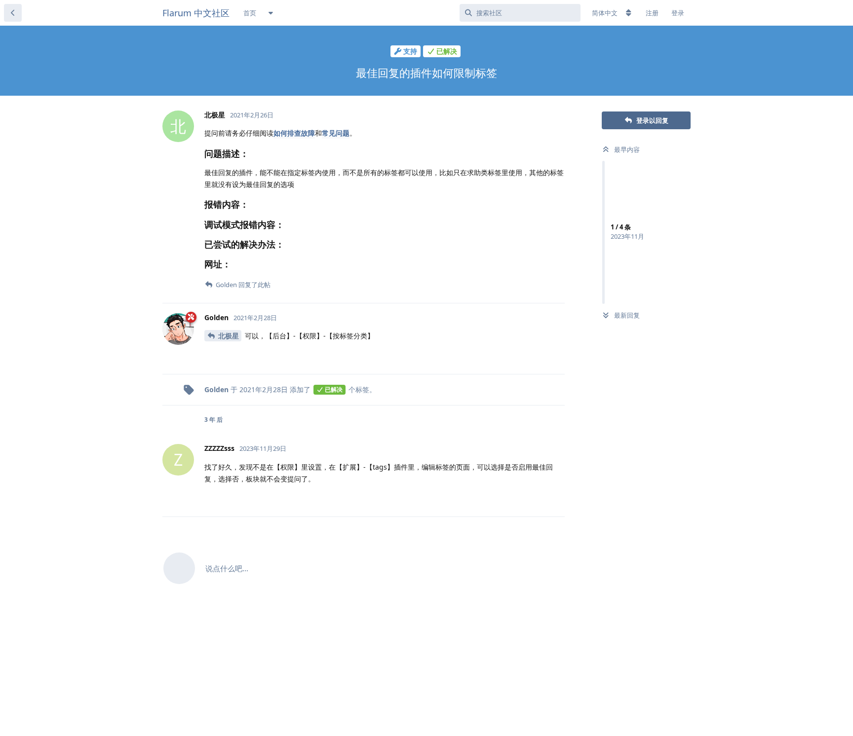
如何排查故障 (294, 133)
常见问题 (335, 133)
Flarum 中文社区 (196, 13)
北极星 (228, 335)
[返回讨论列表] (13, 13)
